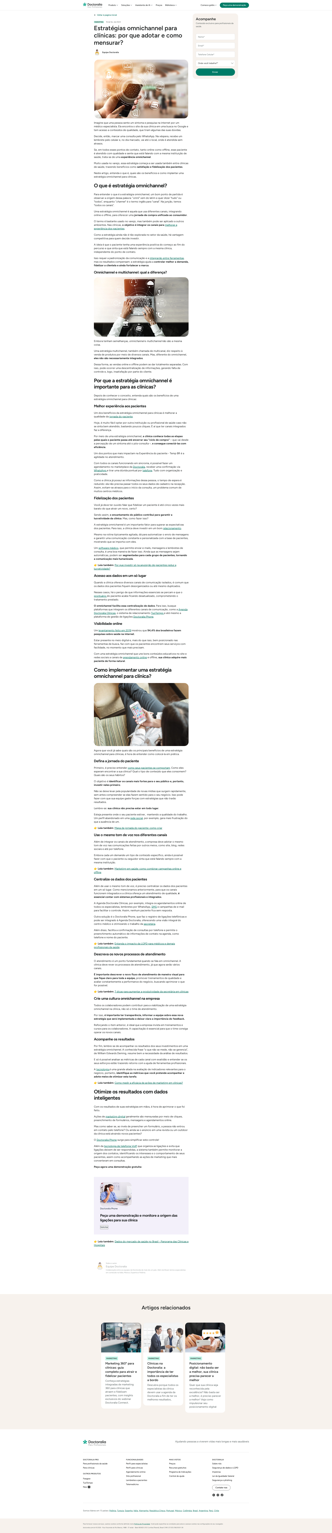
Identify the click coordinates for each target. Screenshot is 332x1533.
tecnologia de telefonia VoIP (120, 1146)
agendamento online (135, 657)
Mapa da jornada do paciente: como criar (138, 828)
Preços (159, 5)
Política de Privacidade (142, 1524)
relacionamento (172, 528)
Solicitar (104, 1227)
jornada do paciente (121, 416)
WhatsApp (100, 470)
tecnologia (102, 1069)
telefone (147, 470)
